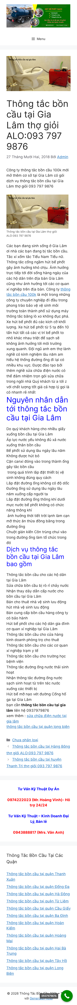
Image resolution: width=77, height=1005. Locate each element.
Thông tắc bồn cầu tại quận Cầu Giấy (38, 908)
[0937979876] (67, 996)
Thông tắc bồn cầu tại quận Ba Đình (37, 915)
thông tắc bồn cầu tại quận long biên (38, 726)
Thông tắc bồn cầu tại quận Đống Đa (38, 887)
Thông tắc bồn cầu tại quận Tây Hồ (36, 961)
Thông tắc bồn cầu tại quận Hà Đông (38, 894)
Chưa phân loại (25, 740)
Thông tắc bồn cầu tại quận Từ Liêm (37, 901)
